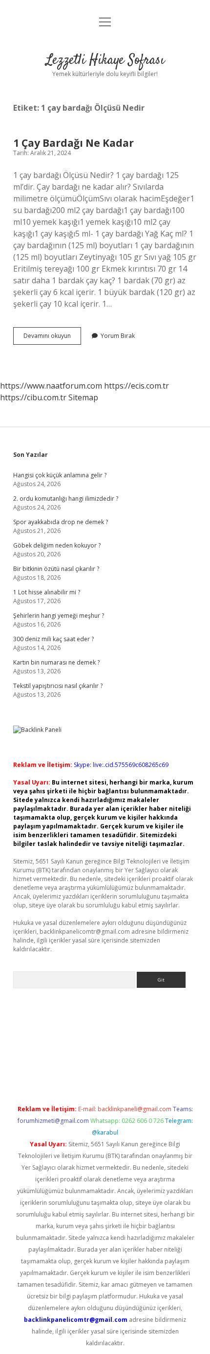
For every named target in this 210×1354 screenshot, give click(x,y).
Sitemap (83, 397)
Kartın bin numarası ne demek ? (56, 662)
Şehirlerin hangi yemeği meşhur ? (58, 615)
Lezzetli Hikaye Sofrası (105, 60)
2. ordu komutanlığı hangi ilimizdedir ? (65, 498)
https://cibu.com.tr (33, 397)
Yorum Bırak (118, 336)
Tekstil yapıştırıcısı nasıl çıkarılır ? (58, 686)
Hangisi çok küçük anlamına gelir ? (59, 475)
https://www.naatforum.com (51, 385)
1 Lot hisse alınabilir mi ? (46, 592)
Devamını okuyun (52, 338)
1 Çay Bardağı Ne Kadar (73, 143)
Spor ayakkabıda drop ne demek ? (60, 522)
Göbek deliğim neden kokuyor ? (57, 545)
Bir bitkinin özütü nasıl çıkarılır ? (56, 569)
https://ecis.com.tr (136, 385)
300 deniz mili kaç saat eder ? (53, 639)
